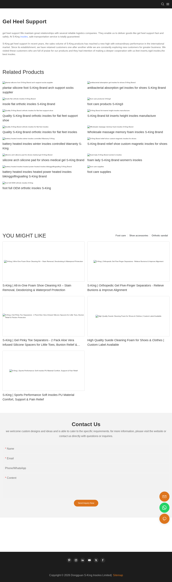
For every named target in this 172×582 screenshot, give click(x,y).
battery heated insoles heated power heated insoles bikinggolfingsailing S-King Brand (37, 174)
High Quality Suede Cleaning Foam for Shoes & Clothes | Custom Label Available (125, 342)
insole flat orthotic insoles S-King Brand (29, 104)
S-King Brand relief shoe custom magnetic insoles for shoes (127, 144)
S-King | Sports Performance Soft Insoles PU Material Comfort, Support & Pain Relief (38, 397)
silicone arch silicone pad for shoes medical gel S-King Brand (43, 160)
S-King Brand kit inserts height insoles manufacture (121, 115)
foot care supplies (99, 172)
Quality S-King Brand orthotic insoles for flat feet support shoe (40, 118)
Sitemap (117, 575)
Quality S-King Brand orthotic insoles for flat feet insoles (40, 132)
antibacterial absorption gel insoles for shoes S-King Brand (126, 87)
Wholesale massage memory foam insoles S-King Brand (125, 132)
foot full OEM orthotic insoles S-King (27, 188)
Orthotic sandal (160, 235)
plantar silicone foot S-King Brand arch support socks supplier (38, 90)
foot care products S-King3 (105, 104)
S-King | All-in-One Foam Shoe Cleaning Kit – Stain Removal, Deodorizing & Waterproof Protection (37, 288)
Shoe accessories (138, 235)
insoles (24, 36)
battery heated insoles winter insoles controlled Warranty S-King (42, 146)
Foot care (121, 235)
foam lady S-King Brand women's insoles (114, 160)
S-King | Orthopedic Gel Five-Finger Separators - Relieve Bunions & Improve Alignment (125, 288)
